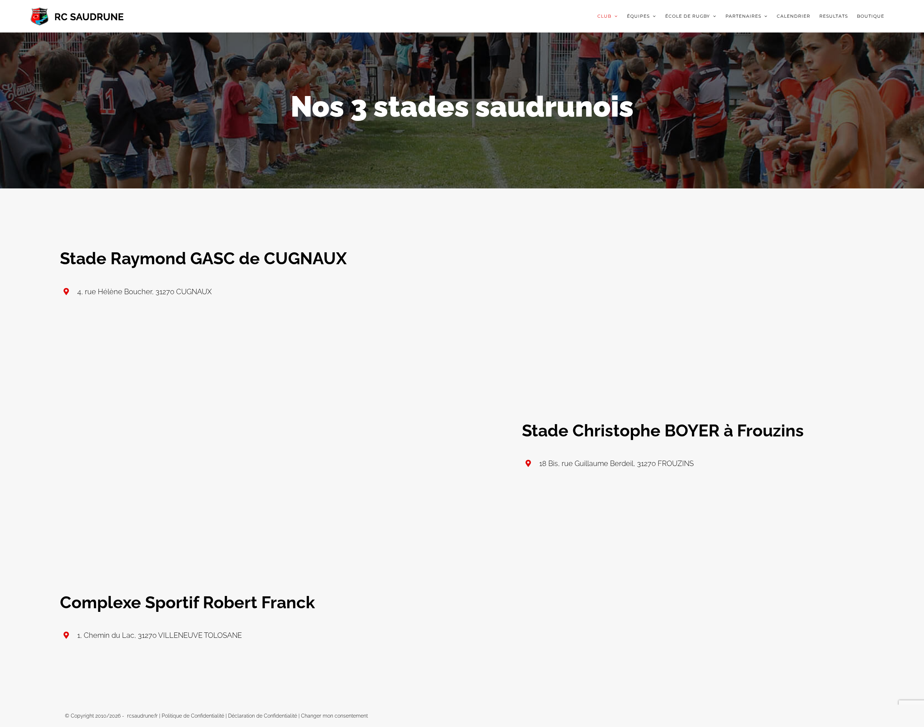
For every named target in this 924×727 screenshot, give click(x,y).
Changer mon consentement (334, 716)
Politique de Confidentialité (193, 716)
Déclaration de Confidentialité (262, 716)
